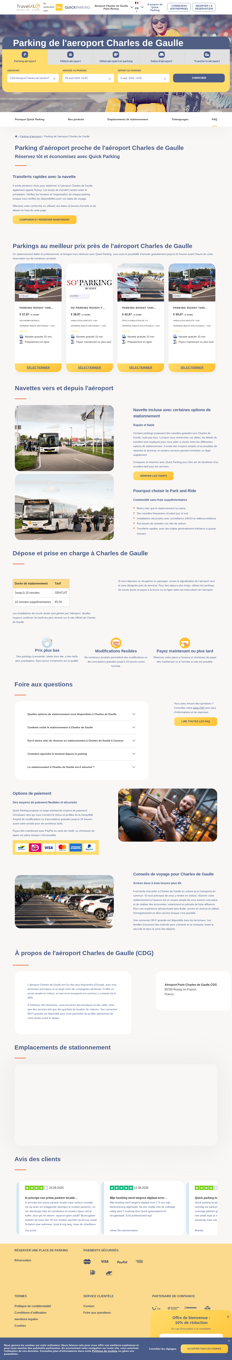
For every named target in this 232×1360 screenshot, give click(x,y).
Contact (88, 1306)
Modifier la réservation (204, 7)
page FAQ (199, 707)
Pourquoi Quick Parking (29, 119)
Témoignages (180, 119)
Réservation (22, 1260)
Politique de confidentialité (32, 1306)
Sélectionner (38, 367)
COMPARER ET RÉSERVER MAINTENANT (44, 219)
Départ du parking (129, 70)
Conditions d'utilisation (30, 1312)
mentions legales (26, 1319)
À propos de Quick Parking (155, 7)
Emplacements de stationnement (127, 119)
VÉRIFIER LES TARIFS (153, 475)
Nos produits (76, 119)
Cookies (20, 1325)
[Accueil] (16, 136)
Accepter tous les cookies (204, 1349)
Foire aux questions (97, 1312)
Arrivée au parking (75, 70)
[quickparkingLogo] (73, 7)
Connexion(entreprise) (179, 7)
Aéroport (13, 70)
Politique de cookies (104, 1350)
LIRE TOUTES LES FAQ (195, 721)
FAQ (214, 119)
